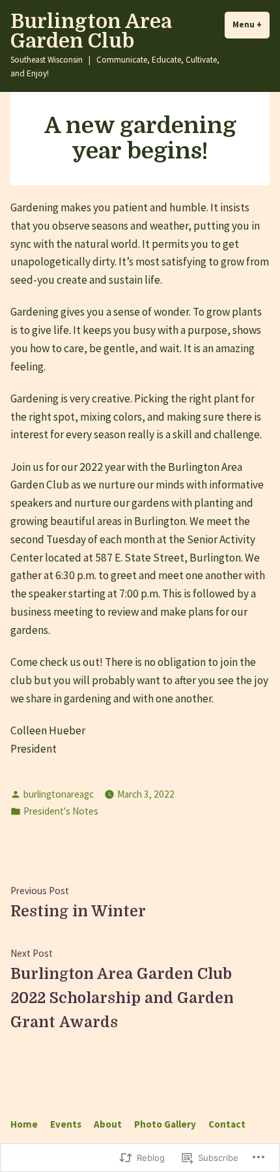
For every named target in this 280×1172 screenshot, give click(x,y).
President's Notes (60, 811)
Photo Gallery (165, 1124)
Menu (251, 24)
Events (65, 1124)
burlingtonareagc (58, 794)
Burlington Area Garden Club (91, 31)
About (108, 1124)
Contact (226, 1124)
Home (24, 1124)
